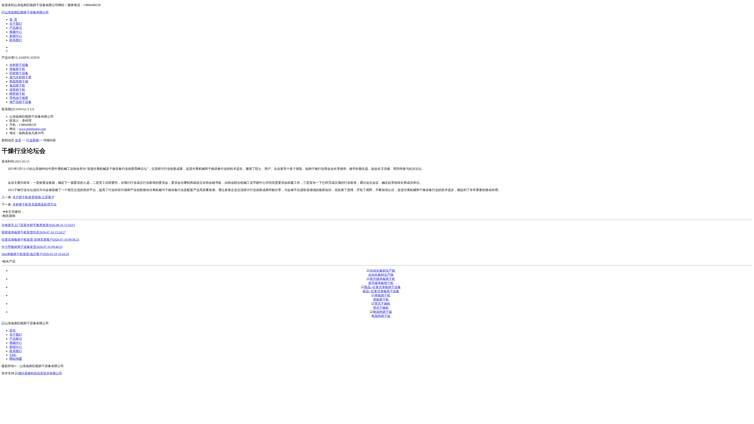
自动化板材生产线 (380, 274)
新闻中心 (15, 36)
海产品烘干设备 (20, 102)
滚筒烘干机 (17, 89)
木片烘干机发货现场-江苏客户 (33, 197)
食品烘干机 (17, 85)
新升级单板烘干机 (380, 283)
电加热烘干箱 (18, 81)
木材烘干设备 (18, 65)
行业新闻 (32, 140)
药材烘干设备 (18, 73)
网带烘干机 (17, 93)
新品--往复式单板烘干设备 (381, 291)
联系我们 (15, 40)
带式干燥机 (381, 307)
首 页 (13, 19)
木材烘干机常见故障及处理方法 (35, 204)
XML (12, 355)
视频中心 (15, 32)
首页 (18, 140)
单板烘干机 (17, 69)
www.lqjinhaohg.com (32, 129)
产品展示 (15, 27)
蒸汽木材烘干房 (20, 77)
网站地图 (15, 358)
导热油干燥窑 (18, 98)
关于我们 (15, 23)
